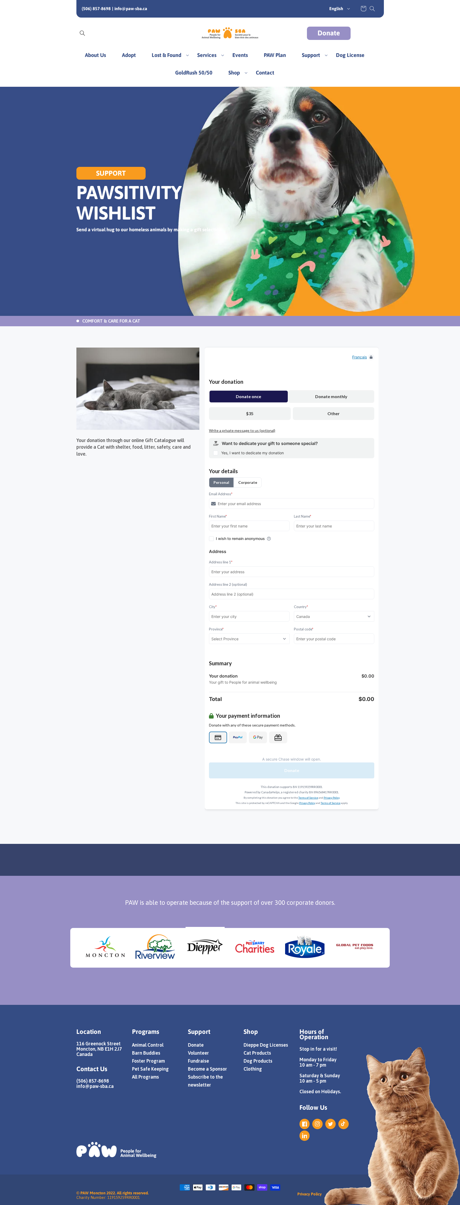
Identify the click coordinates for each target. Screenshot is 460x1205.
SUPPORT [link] (111, 173)
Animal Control (147, 1045)
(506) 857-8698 (96, 8)
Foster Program (148, 1061)
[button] (372, 8)
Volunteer (198, 1053)
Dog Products (258, 1061)
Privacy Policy (309, 1194)
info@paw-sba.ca (130, 8)
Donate (329, 33)
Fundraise (198, 1061)
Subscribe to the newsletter (205, 1081)
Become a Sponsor (207, 1069)
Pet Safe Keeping (150, 1069)
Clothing (253, 1069)
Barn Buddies (146, 1053)
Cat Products (257, 1053)
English (336, 8)
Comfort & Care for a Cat (111, 321)
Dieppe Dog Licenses (266, 1045)
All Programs (145, 1077)
